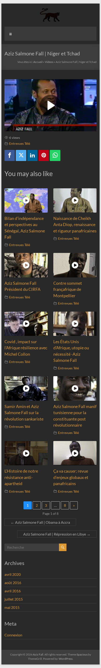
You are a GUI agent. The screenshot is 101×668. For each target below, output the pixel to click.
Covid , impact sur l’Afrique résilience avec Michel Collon (25, 348)
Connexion (13, 635)
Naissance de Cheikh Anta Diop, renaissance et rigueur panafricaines (75, 224)
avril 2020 (12, 574)
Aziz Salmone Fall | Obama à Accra (40, 522)
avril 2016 (12, 591)
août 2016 (12, 582)
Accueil (38, 62)
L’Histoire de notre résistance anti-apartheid (21, 477)
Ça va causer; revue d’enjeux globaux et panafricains (70, 477)
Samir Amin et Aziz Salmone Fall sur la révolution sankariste (23, 412)
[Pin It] (44, 155)
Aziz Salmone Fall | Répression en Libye (56, 534)
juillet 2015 (13, 599)
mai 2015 (11, 607)
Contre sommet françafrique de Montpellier (67, 289)
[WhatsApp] (55, 155)
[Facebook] (9, 155)
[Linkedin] (32, 155)
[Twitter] (21, 155)
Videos (49, 62)
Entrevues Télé (19, 143)
